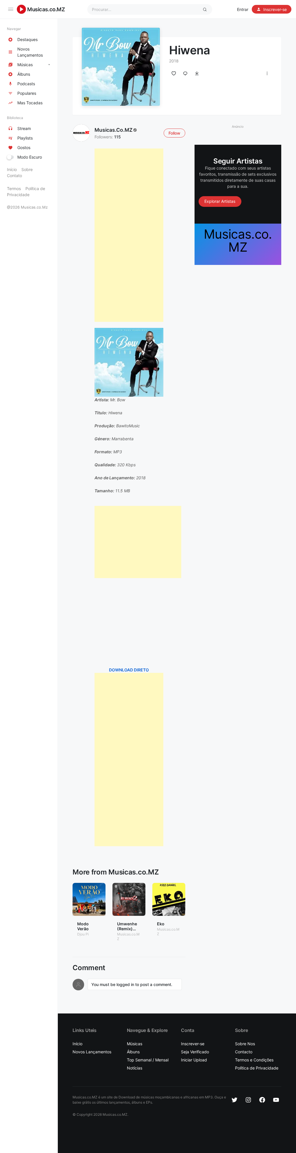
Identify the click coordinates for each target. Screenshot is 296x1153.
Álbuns (133, 1051)
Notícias (134, 1067)
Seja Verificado (195, 1051)
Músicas (134, 1043)
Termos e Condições (254, 1059)
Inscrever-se (192, 1043)
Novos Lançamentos (92, 1051)
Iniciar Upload (194, 1059)
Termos (14, 188)
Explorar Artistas (219, 201)
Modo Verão (83, 926)
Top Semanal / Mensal (148, 1059)
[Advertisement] (129, 235)
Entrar (242, 9)
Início (12, 169)
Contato (14, 175)
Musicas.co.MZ (46, 9)
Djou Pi (83, 934)
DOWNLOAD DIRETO (129, 669)
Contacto (243, 1051)
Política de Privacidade (256, 1067)
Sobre (27, 169)
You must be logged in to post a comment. (131, 984)
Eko (160, 923)
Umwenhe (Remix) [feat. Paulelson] (127, 931)
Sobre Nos (245, 1043)
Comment (89, 968)
